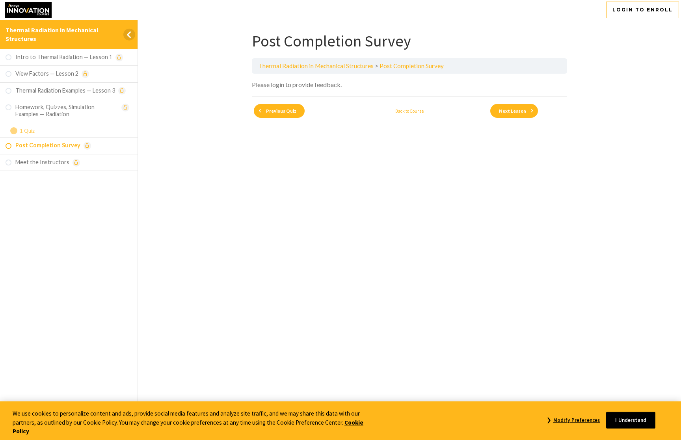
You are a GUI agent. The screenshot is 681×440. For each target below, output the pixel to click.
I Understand (630, 419)
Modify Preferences (576, 419)
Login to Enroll (642, 10)
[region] (340, 420)
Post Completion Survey (412, 65)
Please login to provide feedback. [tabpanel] (297, 84)
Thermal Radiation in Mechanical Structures (316, 65)
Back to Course (409, 110)
